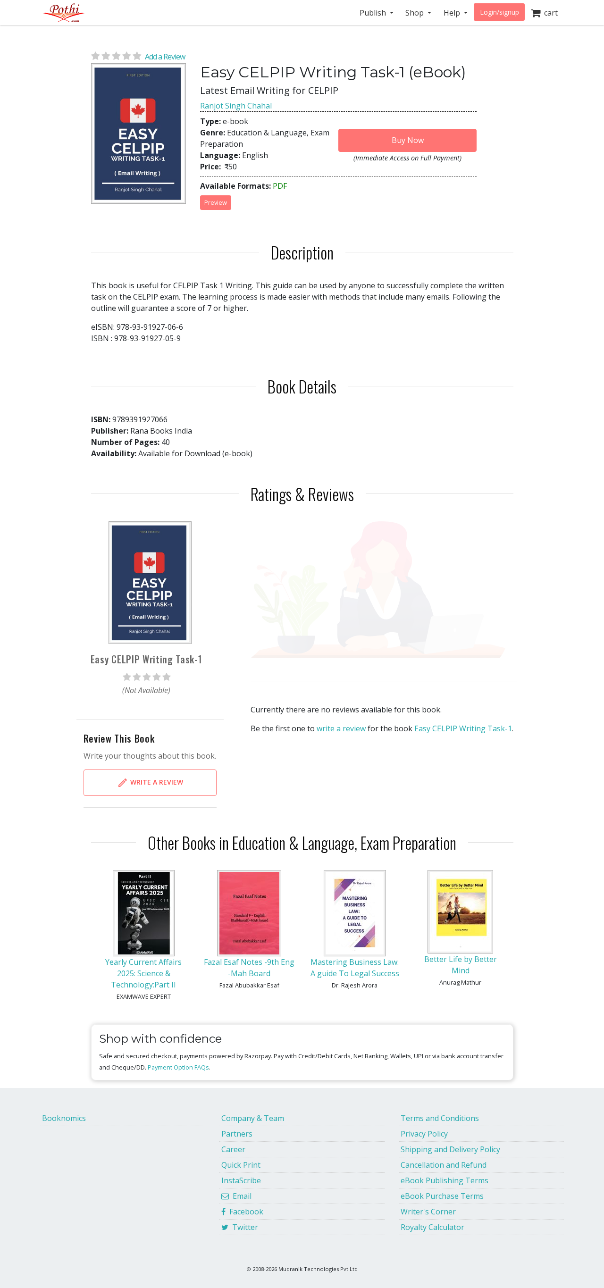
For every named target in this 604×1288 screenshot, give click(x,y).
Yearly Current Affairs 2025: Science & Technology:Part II (143, 973)
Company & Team (252, 1118)
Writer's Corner (428, 1211)
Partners (236, 1134)
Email (240, 1196)
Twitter (243, 1227)
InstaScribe (241, 1180)
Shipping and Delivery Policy (450, 1149)
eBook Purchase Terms (442, 1196)
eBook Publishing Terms (444, 1180)
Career (233, 1149)
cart (549, 13)
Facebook (244, 1211)
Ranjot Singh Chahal (236, 105)
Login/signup (499, 12)
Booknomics (64, 1118)
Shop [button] (415, 13)
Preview (215, 202)
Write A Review (155, 781)
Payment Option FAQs (178, 1067)
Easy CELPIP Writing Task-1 (463, 728)
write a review (341, 728)
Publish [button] (374, 13)
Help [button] (453, 13)
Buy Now (408, 140)
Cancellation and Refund (444, 1165)
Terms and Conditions (440, 1118)
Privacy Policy (424, 1134)
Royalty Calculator (432, 1227)
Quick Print (240, 1165)
